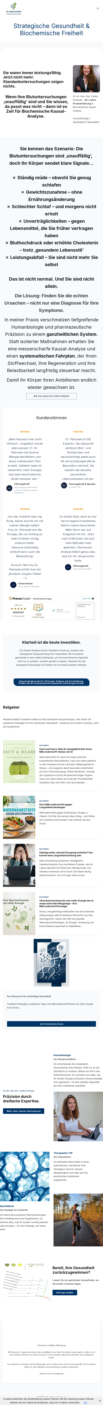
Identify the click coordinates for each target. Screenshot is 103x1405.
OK (85, 1402)
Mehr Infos (87, 598)
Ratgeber (43, 745)
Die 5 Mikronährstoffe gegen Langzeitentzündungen (55, 806)
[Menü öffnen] (97, 8)
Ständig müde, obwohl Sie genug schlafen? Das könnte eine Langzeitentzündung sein (66, 854)
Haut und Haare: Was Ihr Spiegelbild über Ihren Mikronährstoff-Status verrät (65, 750)
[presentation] (19, 761)
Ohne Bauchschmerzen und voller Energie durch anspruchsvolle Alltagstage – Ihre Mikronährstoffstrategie (66, 903)
